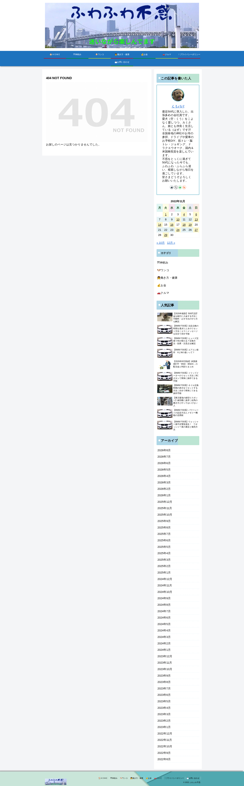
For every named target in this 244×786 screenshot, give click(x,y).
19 (190, 224)
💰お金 (148, 778)
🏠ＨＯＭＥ (103, 778)
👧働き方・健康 (136, 778)
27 (196, 229)
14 (159, 224)
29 (165, 235)
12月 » (171, 242)
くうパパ (178, 106)
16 (171, 224)
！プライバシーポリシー (174, 778)
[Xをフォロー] (176, 187)
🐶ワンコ (124, 778)
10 (177, 219)
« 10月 (161, 242)
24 (177, 229)
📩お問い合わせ (193, 778)
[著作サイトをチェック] (172, 187)
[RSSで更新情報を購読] (184, 187)
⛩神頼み (113, 778)
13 (196, 219)
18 (184, 224)
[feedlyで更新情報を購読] (180, 187)
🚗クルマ (158, 778)
